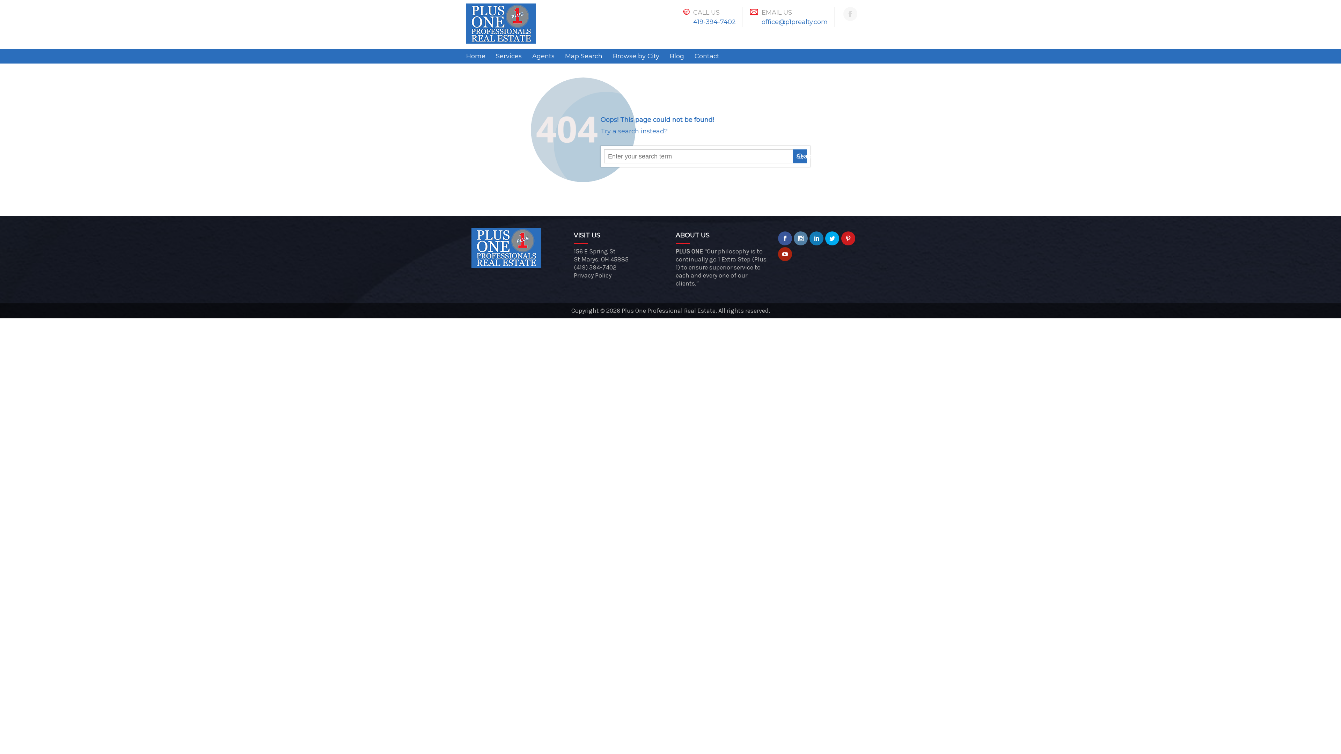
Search (801, 156)
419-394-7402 (714, 22)
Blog (677, 56)
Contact (707, 56)
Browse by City (636, 56)
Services (509, 56)
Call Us (706, 12)
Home (475, 56)
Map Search (583, 56)
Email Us (777, 12)
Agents (543, 56)
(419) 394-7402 (595, 267)
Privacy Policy (592, 275)
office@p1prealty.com (795, 22)
